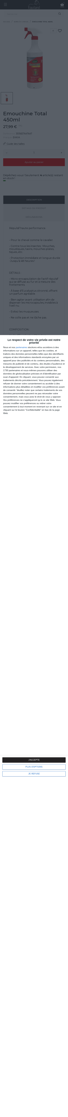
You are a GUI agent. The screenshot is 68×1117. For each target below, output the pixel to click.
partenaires (21, 347)
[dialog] (34, 726)
